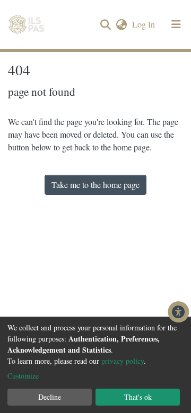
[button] (121, 24)
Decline (49, 397)
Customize (23, 376)
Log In (144, 24)
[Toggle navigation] (176, 24)
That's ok (138, 397)
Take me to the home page (95, 184)
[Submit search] (105, 25)
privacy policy (122, 361)
